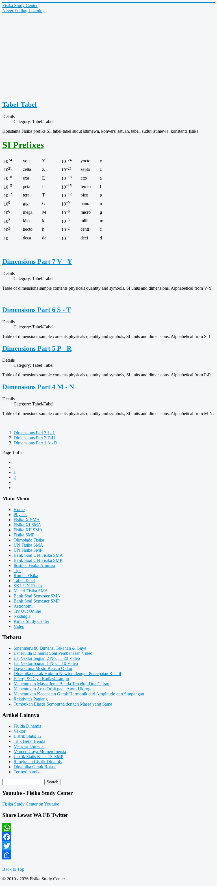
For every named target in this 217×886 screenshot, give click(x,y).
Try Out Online (27, 611)
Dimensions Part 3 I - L (34, 432)
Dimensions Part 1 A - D (35, 442)
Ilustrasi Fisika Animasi (34, 565)
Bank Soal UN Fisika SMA (38, 555)
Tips (17, 570)
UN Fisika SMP (28, 550)
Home (19, 509)
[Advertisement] (108, 55)
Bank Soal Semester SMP (37, 601)
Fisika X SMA (27, 519)
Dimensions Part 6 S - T (36, 309)
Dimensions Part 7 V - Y (37, 261)
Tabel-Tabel (19, 104)
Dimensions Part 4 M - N (38, 386)
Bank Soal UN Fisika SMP (38, 560)
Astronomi (23, 606)
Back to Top (13, 869)
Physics (20, 514)
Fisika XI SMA (27, 524)
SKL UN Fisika (28, 585)
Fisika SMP (24, 535)
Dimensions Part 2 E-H (34, 437)
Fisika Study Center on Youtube (30, 804)
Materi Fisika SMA (31, 590)
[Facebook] (108, 836)
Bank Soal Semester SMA (37, 595)
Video (19, 626)
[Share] (108, 854)
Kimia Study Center (31, 621)
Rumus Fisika (26, 575)
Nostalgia (22, 616)
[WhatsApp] (108, 827)
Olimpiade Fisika (29, 540)
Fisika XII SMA (28, 529)
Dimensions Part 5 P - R (36, 348)
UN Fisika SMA (28, 545)
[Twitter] (108, 845)
